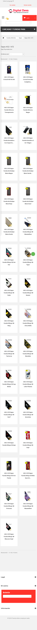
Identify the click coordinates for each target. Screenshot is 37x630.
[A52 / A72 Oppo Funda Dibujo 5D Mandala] (28, 342)
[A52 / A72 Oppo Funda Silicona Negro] (28, 98)
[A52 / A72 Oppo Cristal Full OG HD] (9, 68)
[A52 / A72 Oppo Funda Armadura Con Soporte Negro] (9, 129)
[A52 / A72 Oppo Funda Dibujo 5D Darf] (9, 403)
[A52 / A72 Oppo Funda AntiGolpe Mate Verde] (9, 220)
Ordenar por (5, 54)
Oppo (20, 38)
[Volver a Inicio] (3, 38)
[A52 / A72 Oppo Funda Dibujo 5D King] (9, 311)
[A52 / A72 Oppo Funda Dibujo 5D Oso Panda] (9, 464)
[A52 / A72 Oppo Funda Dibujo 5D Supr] (28, 433)
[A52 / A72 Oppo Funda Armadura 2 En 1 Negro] (28, 129)
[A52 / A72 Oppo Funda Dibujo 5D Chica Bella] (28, 311)
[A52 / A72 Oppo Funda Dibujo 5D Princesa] (9, 494)
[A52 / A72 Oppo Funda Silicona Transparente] (9, 98)
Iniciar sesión (27, 5)
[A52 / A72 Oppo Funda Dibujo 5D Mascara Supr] (9, 525)
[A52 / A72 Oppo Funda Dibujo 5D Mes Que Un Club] (28, 464)
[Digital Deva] (18, 11)
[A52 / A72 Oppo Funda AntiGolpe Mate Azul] (28, 190)
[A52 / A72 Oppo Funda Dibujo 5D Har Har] (9, 251)
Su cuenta (12, 5)
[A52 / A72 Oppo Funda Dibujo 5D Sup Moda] (9, 372)
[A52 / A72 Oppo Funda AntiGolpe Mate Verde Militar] (28, 159)
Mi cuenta (4, 586)
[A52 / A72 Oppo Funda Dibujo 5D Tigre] (28, 251)
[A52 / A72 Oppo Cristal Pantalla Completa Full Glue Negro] (28, 68)
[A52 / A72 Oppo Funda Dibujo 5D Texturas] (9, 342)
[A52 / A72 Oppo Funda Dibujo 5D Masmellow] (28, 220)
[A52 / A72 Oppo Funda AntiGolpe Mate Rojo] (9, 190)
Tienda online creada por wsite (21, 618)
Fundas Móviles (11, 38)
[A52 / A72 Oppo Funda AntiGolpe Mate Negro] (9, 159)
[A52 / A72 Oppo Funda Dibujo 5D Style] (9, 281)
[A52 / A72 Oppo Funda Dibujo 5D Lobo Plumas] (28, 372)
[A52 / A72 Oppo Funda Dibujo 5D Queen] (28, 281)
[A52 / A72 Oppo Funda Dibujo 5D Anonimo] (28, 403)
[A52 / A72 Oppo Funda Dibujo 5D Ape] (9, 433)
